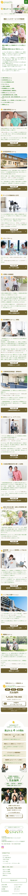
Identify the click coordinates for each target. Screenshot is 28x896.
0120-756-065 (7, 843)
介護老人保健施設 (6, 86)
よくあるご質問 (17, 886)
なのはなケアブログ (18, 884)
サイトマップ (16, 891)
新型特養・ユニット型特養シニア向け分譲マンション (14, 100)
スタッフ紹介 (5, 861)
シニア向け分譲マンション (8, 102)
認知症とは (5, 875)
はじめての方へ (6, 855)
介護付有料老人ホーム (7, 77)
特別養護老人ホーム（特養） (8, 88)
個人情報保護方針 (5, 891)
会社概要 (3, 889)
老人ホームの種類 (6, 869)
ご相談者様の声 (4, 886)
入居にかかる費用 (6, 871)
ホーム (2, 13)
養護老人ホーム (5, 104)
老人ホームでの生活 (7, 873)
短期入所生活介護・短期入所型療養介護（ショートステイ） (14, 97)
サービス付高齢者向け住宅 (8, 82)
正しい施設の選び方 (7, 857)
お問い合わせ (16, 889)
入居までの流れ (6, 859)
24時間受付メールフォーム (15, 815)
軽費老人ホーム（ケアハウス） (9, 92)
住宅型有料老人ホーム (7, 79)
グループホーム (5, 84)
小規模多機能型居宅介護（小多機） (10, 94)
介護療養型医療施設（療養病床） (9, 90)
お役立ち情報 (4, 884)
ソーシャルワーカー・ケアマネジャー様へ (11, 863)
